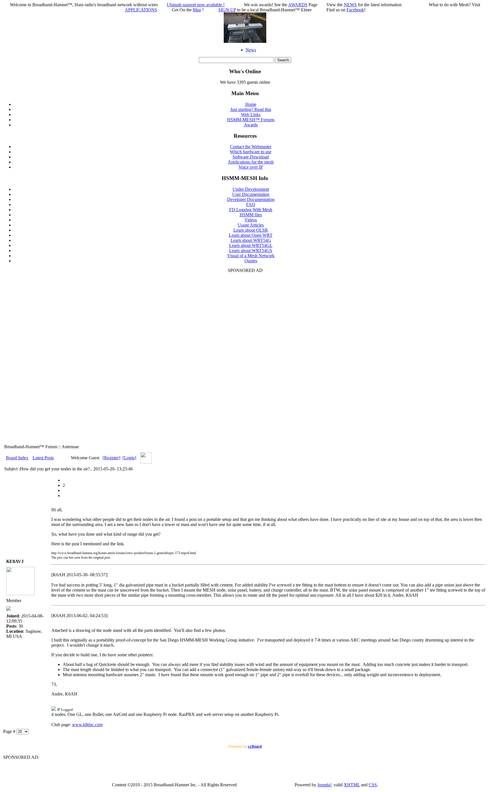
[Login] (129, 457)
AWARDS (297, 4)
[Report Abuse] (65, 480)
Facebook (355, 9)
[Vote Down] (65, 490)
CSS (373, 784)
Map (197, 9)
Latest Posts (43, 457)
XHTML (352, 784)
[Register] (111, 457)
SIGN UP (227, 9)
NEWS (350, 4)
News (251, 49)
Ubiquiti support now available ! (196, 4)
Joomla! (324, 784)
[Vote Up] (65, 495)
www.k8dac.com (87, 724)
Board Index (17, 457)
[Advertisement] (245, 358)
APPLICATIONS (141, 9)
